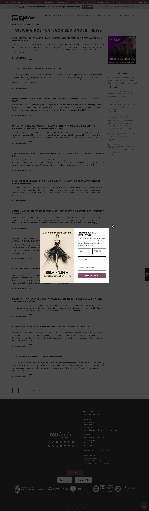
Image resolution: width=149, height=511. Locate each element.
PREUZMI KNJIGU (91, 275)
